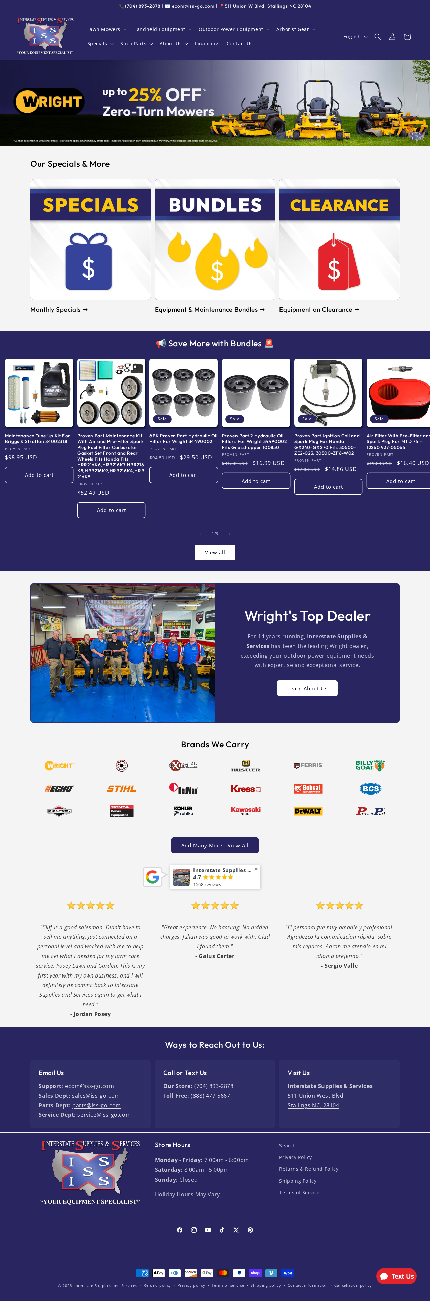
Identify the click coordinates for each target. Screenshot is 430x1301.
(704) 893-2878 (213, 1086)
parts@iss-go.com (96, 1105)
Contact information (308, 1285)
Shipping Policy (297, 1181)
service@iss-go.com (103, 1114)
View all (215, 552)
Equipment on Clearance (315, 309)
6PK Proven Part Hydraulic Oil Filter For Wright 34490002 (183, 439)
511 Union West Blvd (315, 1095)
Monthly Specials (55, 309)
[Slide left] (200, 534)
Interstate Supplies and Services (105, 1285)
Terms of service (228, 1285)
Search (287, 1145)
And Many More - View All (215, 845)
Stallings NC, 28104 (313, 1105)
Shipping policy (266, 1285)
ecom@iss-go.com (89, 1086)
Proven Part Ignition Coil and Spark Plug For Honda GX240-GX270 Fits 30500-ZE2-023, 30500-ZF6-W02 (327, 444)
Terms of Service (299, 1192)
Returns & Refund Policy (308, 1169)
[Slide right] (229, 534)
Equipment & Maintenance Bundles (206, 309)
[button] (106, 29)
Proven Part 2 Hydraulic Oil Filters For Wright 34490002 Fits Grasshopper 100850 (254, 441)
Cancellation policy (353, 1285)
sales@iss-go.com (96, 1095)
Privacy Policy (295, 1157)
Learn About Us (307, 688)
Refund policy (157, 1285)
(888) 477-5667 (210, 1095)
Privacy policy (191, 1285)
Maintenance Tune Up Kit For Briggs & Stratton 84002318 (37, 439)
